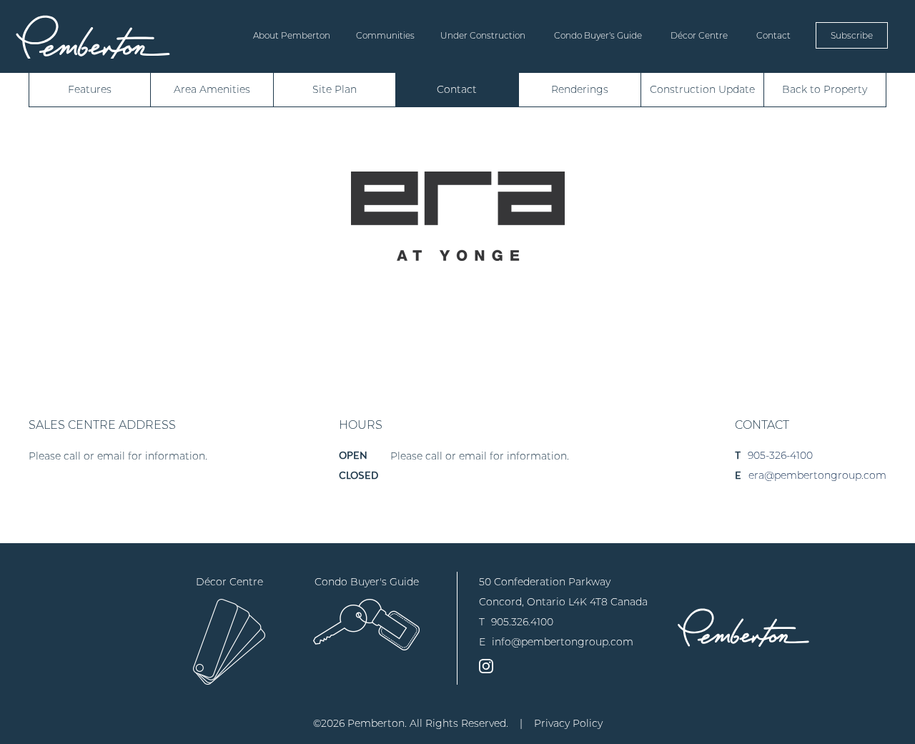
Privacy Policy (568, 723)
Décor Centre (699, 35)
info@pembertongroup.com (562, 641)
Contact (773, 35)
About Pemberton (291, 35)
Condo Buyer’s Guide (598, 35)
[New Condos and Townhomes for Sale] (93, 36)
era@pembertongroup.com (817, 475)
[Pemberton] (743, 627)
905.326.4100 (522, 621)
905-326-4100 (780, 455)
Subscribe (852, 35)
